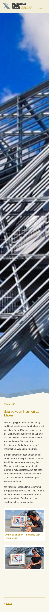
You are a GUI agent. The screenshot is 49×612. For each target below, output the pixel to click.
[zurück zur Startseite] (17, 6)
